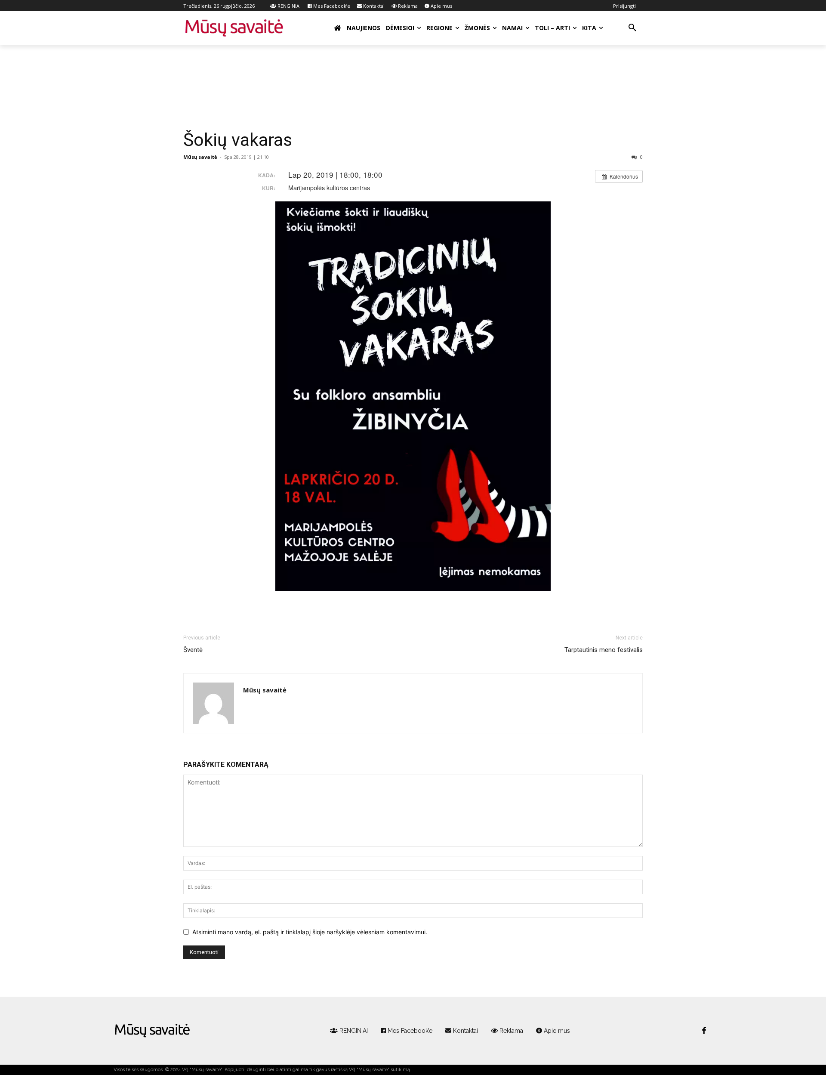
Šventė (193, 650)
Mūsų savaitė (200, 157)
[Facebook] (703, 1031)
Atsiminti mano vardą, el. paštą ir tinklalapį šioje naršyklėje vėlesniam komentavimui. (309, 932)
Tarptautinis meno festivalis (603, 650)
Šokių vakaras (237, 140)
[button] (632, 28)
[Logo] (152, 1030)
